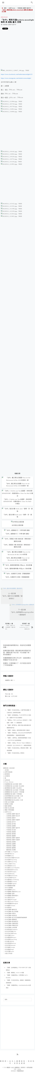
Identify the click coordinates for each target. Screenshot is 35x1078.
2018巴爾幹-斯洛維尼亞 (11, 921)
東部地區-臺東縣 (11, 847)
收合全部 (12, 768)
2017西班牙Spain (10, 897)
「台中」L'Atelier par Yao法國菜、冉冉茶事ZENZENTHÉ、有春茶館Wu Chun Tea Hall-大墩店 (17, 501)
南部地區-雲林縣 (11, 833)
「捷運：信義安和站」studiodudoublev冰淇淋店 (18, 986)
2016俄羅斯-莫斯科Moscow (13, 891)
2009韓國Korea (9, 855)
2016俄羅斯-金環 (9, 893)
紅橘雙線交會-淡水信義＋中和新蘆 (14, 790)
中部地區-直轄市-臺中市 (24, 8)
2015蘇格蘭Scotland (11, 881)
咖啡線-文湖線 (9, 804)
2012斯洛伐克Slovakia (11, 869)
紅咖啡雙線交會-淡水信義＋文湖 (14, 796)
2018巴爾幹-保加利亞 (11, 915)
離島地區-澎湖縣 (11, 849)
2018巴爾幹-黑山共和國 (11, 911)
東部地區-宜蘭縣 (11, 843)
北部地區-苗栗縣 (11, 826)
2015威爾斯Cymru (10, 889)
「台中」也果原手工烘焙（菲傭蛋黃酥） (18, 577)
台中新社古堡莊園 (17, 525)
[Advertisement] (17, 50)
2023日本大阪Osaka (11, 933)
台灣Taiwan (12, 8)
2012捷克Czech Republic (12, 867)
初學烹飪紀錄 (8, 772)
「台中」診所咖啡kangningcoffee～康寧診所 (25, 627)
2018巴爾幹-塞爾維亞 (11, 919)
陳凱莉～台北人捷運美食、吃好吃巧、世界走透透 (17, 3)
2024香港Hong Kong (11, 939)
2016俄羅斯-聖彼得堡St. (12, 895)
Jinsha (19, 1069)
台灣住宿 (7, 780)
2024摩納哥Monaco (10, 937)
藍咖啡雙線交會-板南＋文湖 (12, 798)
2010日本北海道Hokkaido (12, 857)
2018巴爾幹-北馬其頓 (11, 927)
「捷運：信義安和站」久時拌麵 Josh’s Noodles (17, 976)
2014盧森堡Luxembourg (12, 879)
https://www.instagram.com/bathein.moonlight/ (16, 78)
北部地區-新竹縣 (11, 824)
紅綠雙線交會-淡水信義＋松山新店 (14, 786)
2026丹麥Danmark (10, 945)
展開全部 (5, 768)
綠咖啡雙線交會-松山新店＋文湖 (14, 800)
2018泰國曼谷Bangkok (11, 903)
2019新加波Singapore (11, 929)
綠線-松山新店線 (9, 808)
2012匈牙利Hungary (10, 871)
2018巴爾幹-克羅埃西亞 (11, 923)
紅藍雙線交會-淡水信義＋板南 (13, 784)
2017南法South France (11, 901)
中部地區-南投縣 (11, 831)
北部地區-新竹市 (11, 822)
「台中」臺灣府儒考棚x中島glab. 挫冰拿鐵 (17, 568)
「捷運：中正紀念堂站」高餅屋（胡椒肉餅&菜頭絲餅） (18, 981)
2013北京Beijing (9, 873)
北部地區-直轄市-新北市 (13, 816)
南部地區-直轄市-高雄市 (13, 839)
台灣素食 (7, 776)
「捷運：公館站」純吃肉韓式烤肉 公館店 (18, 730)
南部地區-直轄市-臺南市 (13, 837)
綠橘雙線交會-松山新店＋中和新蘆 (14, 792)
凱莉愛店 (7, 774)
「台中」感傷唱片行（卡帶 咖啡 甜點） (17, 533)
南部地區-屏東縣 (11, 842)
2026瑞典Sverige (10, 947)
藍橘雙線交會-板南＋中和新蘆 (13, 794)
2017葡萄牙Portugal (11, 899)
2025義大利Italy (9, 941)
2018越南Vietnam (10, 905)
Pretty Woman (9, 782)
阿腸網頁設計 (20, 1071)
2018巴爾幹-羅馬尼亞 (11, 909)
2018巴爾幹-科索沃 (10, 913)
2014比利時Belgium (10, 877)
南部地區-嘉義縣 (11, 835)
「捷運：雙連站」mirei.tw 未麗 (15, 972)
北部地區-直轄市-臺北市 (13, 814)
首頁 (5, 8)
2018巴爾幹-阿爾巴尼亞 (11, 925)
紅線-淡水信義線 (9, 802)
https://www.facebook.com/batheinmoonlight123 (16, 74)
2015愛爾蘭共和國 (10, 885)
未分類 (7, 770)
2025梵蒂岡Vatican (10, 943)
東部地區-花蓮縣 (11, 845)
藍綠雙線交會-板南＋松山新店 (13, 788)
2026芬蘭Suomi (9, 951)
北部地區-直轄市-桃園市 (13, 819)
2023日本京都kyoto (10, 931)
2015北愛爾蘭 (9, 887)
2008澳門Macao (9, 853)
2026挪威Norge (9, 949)
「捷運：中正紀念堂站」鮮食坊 (15, 753)
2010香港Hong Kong (11, 859)
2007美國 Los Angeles (11, 851)
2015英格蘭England (10, 883)
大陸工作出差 (8, 953)
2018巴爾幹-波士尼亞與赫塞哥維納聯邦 (16, 917)
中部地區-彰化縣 (11, 830)
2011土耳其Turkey (10, 863)
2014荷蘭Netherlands (11, 875)
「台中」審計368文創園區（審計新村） (10, 627)
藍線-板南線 (8, 806)
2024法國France (9, 935)
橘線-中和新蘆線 (9, 810)
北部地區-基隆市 (11, 818)
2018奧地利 (8, 907)
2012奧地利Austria (10, 865)
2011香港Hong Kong (11, 861)
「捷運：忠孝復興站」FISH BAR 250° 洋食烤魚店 (18, 969)
